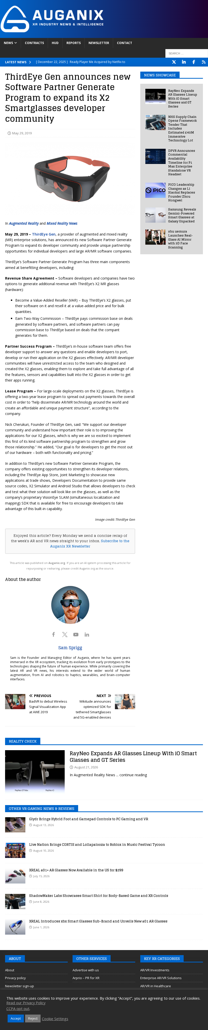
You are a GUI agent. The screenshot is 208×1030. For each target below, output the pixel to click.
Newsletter (99, 43)
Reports (73, 43)
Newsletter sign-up (19, 986)
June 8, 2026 (41, 901)
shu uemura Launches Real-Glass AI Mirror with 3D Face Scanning (180, 239)
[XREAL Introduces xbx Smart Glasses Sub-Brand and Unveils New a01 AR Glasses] (15, 927)
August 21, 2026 (86, 767)
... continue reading (131, 774)
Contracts (34, 43)
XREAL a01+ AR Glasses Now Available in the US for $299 (76, 870)
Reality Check (23, 741)
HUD (55, 43)
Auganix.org (56, 563)
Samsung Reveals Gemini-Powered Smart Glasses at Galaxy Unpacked (182, 215)
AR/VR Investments (154, 970)
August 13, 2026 (43, 825)
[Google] (203, 62)
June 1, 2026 (41, 927)
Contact (124, 43)
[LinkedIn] (183, 62)
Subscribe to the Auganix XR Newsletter (90, 543)
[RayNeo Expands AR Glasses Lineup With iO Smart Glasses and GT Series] (155, 96)
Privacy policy (15, 978)
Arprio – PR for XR (86, 978)
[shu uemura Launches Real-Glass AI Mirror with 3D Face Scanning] (155, 237)
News (8, 43)
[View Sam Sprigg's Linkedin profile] (87, 634)
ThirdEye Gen (44, 234)
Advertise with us (86, 970)
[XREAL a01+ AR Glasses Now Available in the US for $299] (15, 876)
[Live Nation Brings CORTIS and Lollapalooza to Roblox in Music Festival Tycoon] (15, 850)
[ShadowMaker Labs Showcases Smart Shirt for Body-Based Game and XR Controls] (15, 901)
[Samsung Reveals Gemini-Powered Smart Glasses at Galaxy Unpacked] (155, 215)
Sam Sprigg (70, 647)
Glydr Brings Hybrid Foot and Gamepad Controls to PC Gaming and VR (88, 819)
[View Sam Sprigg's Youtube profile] (76, 634)
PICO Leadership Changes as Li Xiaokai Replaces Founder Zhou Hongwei (181, 192)
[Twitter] (173, 62)
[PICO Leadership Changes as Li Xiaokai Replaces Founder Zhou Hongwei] (155, 190)
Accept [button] (16, 1018)
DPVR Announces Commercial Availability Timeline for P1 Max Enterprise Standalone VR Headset (181, 162)
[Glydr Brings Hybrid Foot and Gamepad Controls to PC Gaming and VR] (15, 824)
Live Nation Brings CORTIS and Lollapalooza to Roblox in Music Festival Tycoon (97, 845)
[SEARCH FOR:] (186, 53)
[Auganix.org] (104, 35)
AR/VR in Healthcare (155, 986)
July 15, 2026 (41, 876)
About (9, 970)
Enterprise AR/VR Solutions (161, 978)
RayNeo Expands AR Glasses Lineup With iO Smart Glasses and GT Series (182, 98)
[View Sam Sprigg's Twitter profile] (64, 634)
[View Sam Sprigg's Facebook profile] (53, 634)
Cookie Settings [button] (55, 1018)
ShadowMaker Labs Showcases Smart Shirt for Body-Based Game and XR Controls (98, 896)
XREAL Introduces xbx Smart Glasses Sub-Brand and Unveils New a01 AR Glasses (98, 921)
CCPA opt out (17, 1008)
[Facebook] (193, 62)
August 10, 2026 (43, 850)
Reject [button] (33, 1018)
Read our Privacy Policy (25, 1002)
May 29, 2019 (22, 133)
